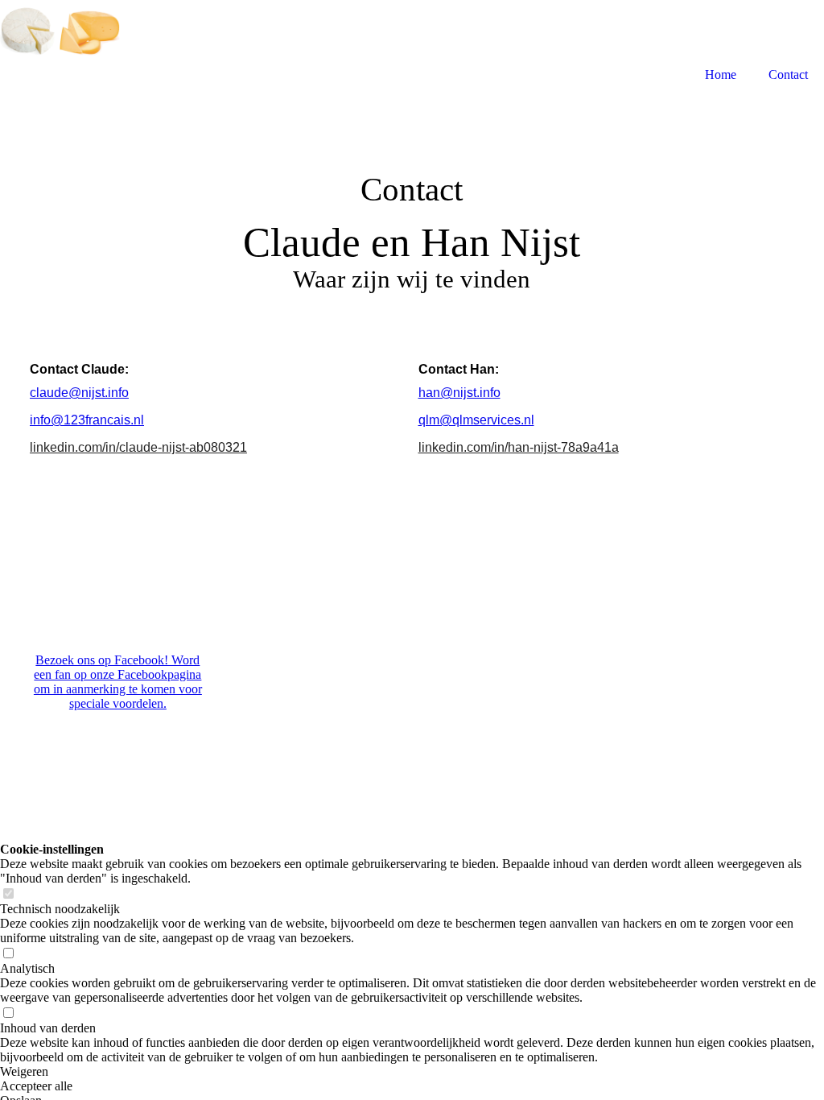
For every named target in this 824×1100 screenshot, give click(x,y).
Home (720, 74)
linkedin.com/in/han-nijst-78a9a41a (518, 447)
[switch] (8, 894)
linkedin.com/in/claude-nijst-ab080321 (138, 447)
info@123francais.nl (87, 420)
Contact (788, 74)
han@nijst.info (459, 392)
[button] (412, 1072)
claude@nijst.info (79, 392)
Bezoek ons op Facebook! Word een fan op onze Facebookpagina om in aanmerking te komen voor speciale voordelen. (118, 681)
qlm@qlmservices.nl (476, 420)
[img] (60, 42)
